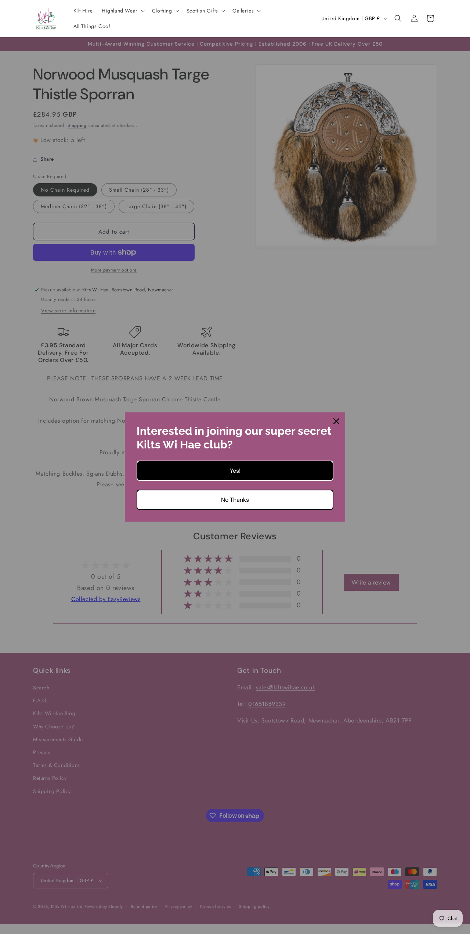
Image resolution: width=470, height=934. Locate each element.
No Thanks (235, 500)
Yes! (235, 471)
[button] (122, 10)
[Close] (336, 421)
